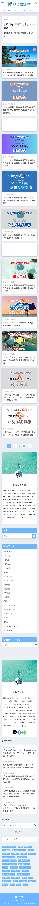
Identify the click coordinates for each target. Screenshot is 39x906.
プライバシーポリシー (19, 900)
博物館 (7, 589)
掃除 (30, 877)
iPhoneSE (6, 850)
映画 (15, 881)
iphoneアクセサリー (19, 850)
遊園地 (7, 597)
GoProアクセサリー (9, 846)
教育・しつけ (10, 609)
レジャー (17, 10)
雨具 (25, 884)
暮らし (10, 10)
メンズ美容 (15, 871)
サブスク (13, 867)
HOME (3, 10)
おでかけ (6, 853)
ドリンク (6, 871)
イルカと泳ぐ (22, 857)
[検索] (34, 536)
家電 (24, 877)
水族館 (7, 593)
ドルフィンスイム (12, 581)
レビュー (25, 871)
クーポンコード (24, 864)
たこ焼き (32, 853)
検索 (35, 825)
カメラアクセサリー (9, 860)
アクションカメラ (8, 857)
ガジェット (33, 10)
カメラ (7, 568)
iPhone (8, 564)
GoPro (7, 556)
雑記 (7, 617)
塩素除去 (6, 877)
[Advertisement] (19, 124)
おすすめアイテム (12, 626)
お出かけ (15, 853)
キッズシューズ (24, 860)
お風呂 (24, 853)
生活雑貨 (23, 881)
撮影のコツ (6, 881)
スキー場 (8, 577)
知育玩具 (32, 881)
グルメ (5, 867)
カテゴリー (19, 832)
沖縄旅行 (8, 630)
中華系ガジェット (23, 874)
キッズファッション (9, 864)
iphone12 (28, 846)
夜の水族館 (15, 877)
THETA (31, 850)
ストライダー (10, 605)
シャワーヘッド (25, 867)
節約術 (5, 884)
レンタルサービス (8, 874)
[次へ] (30, 446)
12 (24, 446)
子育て (25, 10)
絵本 (12, 884)
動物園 (7, 585)
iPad (7, 560)
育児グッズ (9, 613)
